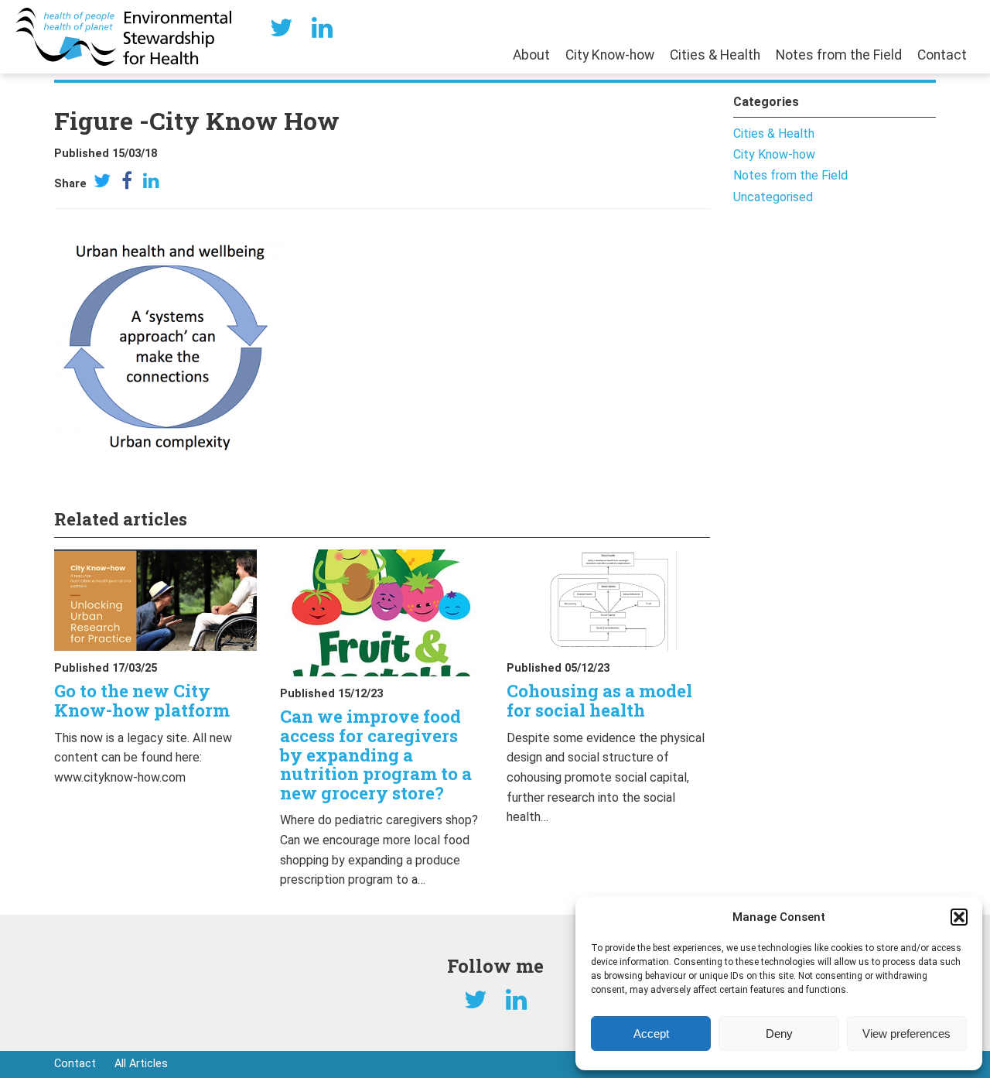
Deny (779, 1033)
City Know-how (609, 55)
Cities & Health (715, 55)
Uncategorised (773, 197)
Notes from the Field (839, 55)
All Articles (141, 1063)
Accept (651, 1033)
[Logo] (123, 36)
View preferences (906, 1033)
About (531, 55)
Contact (942, 55)
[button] (959, 917)
